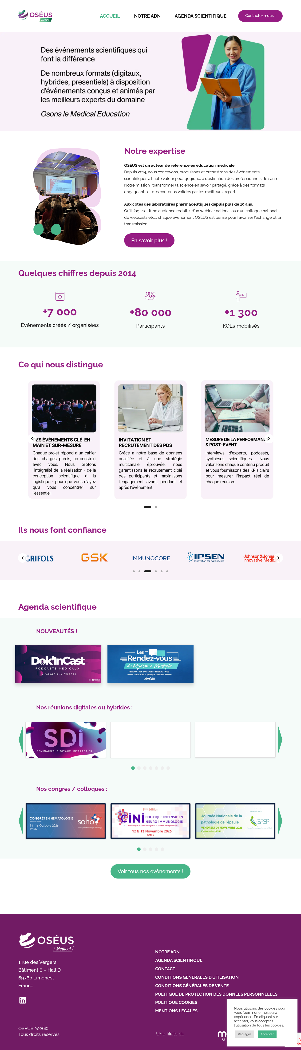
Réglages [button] (244, 1034)
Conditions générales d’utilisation (197, 977)
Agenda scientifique (200, 16)
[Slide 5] (161, 571)
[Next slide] (269, 438)
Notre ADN (147, 16)
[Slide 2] (156, 507)
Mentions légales (176, 1010)
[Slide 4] (156, 571)
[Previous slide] (32, 438)
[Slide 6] (167, 571)
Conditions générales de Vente (192, 985)
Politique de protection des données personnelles (216, 994)
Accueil (110, 16)
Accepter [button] (267, 1034)
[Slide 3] (147, 571)
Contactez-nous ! (260, 15)
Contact (165, 968)
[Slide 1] (147, 507)
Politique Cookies (176, 1002)
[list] (150, 438)
